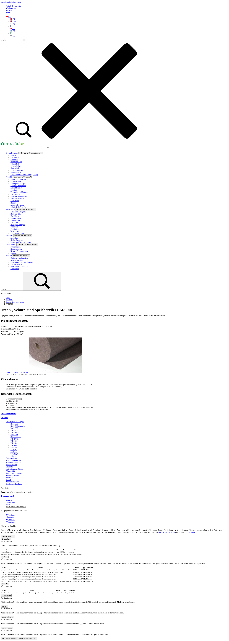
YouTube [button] (5, 584)
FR (13, 26)
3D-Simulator (11, 8)
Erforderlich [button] (6, 539)
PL (13, 29)
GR (14, 31)
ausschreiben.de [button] (7, 617)
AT (13, 19)
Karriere (9, 10)
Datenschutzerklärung (166, 532)
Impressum (190, 532)
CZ (13, 36)
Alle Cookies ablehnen (9, 639)
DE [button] (9, 17)
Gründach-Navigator (13, 6)
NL (14, 24)
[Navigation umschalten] (48, 147)
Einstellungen (6, 536)
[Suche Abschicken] (24, 40)
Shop (8, 12)
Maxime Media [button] (7, 628)
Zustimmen (7, 542)
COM (14, 22)
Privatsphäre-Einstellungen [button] (16, 507)
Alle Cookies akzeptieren (27, 639)
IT (13, 33)
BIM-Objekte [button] (6, 595)
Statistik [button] (5, 557)
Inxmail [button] (4, 606)
